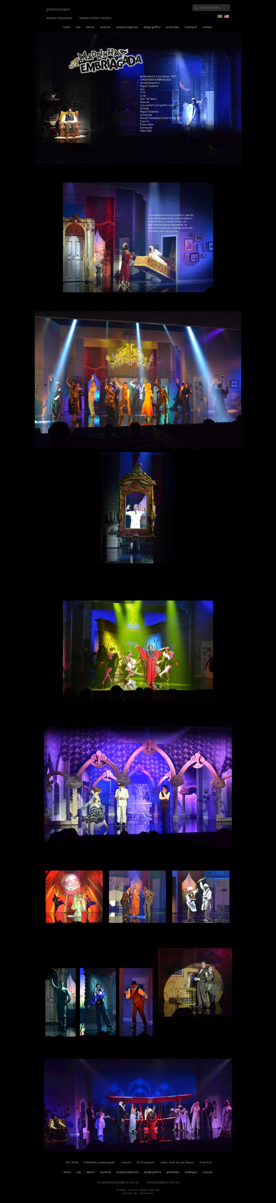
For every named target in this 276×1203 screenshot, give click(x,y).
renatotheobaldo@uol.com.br (118, 1183)
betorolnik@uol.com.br (163, 1183)
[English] (226, 16)
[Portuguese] (219, 16)
